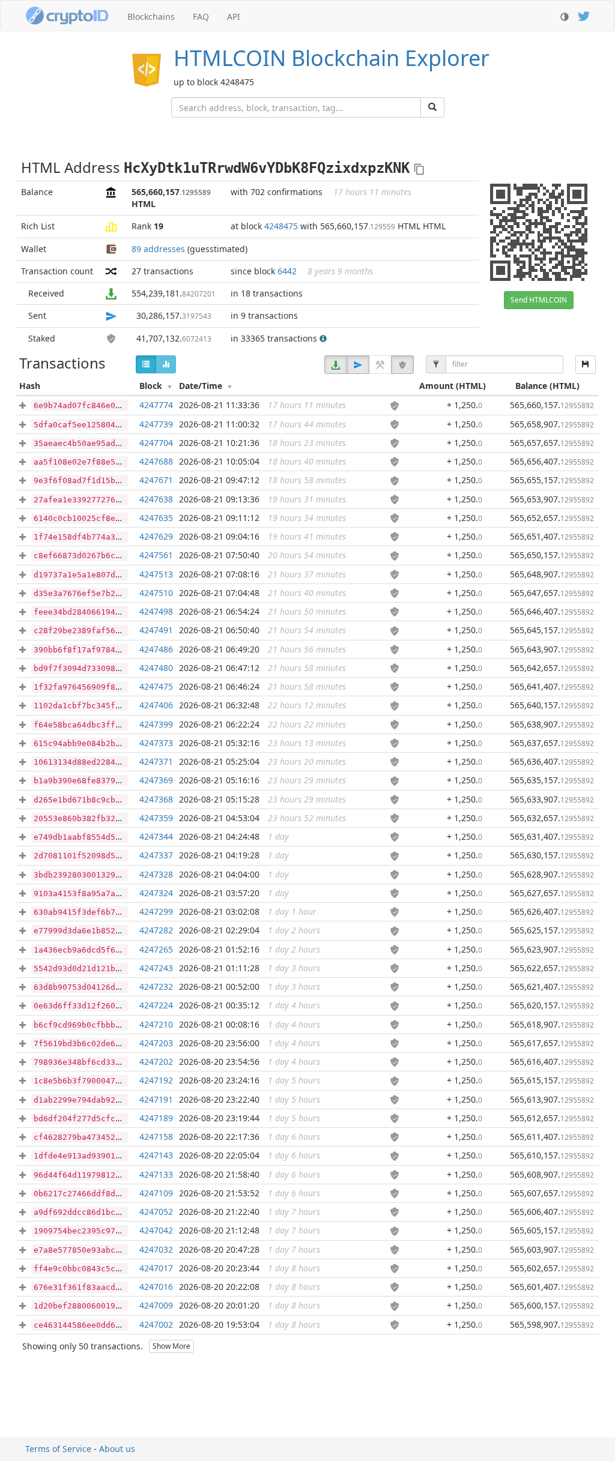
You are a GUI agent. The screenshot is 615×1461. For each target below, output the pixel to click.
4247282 (156, 930)
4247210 (156, 1024)
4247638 (156, 499)
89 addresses (158, 249)
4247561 (156, 555)
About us (117, 1448)
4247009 (156, 1305)
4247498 (156, 611)
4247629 (156, 536)
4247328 (156, 874)
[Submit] (432, 107)
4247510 (156, 592)
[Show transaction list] (146, 364)
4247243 (156, 968)
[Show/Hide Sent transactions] (358, 364)
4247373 (156, 743)
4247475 (156, 686)
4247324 (156, 893)
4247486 (156, 649)
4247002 (156, 1324)
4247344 (156, 836)
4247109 (156, 1193)
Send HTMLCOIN (538, 300)
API (233, 16)
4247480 (156, 667)
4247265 (156, 949)
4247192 (156, 1080)
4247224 (156, 1005)
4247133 (156, 1174)
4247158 (156, 1136)
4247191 (156, 1099)
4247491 (156, 630)
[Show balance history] (166, 364)
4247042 (156, 1230)
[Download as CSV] (585, 364)
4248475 (281, 226)
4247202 (156, 1061)
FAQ (201, 16)
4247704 (156, 442)
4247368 (156, 799)
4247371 (156, 761)
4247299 (156, 911)
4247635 (156, 517)
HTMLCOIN (331, 58)
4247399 (156, 724)
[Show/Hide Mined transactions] (380, 364)
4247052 (156, 1211)
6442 (287, 271)
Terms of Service (58, 1448)
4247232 (156, 986)
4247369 (156, 780)
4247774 (156, 405)
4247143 (156, 1155)
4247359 (156, 818)
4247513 (156, 574)
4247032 (156, 1249)
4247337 (156, 855)
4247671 (156, 480)
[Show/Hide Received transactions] (335, 364)
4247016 (156, 1286)
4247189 (156, 1118)
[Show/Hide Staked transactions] (402, 364)
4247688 (156, 461)
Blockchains (151, 16)
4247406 (156, 705)
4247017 (156, 1268)
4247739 (156, 424)
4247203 (156, 1043)
